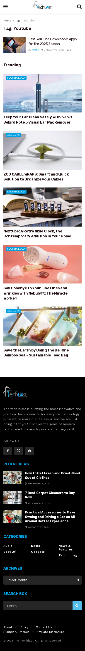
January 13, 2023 (54, 50)
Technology (16, 77)
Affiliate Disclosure (50, 632)
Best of (9, 551)
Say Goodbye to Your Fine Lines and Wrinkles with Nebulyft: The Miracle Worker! (35, 293)
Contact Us (44, 627)
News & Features (65, 547)
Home (7, 20)
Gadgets (13, 134)
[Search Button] (77, 605)
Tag (17, 20)
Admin (35, 50)
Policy (24, 627)
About (7, 627)
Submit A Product (16, 632)
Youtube (29, 20)
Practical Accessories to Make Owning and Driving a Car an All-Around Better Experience (50, 516)
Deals (35, 546)
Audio (7, 546)
